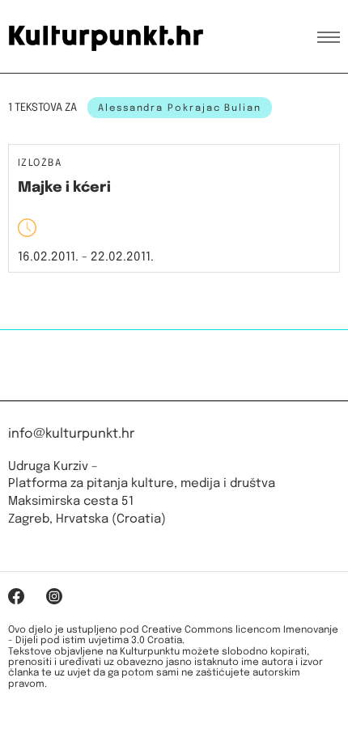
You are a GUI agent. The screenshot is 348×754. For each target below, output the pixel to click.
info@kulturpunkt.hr (71, 434)
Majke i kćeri (64, 187)
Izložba (40, 163)
